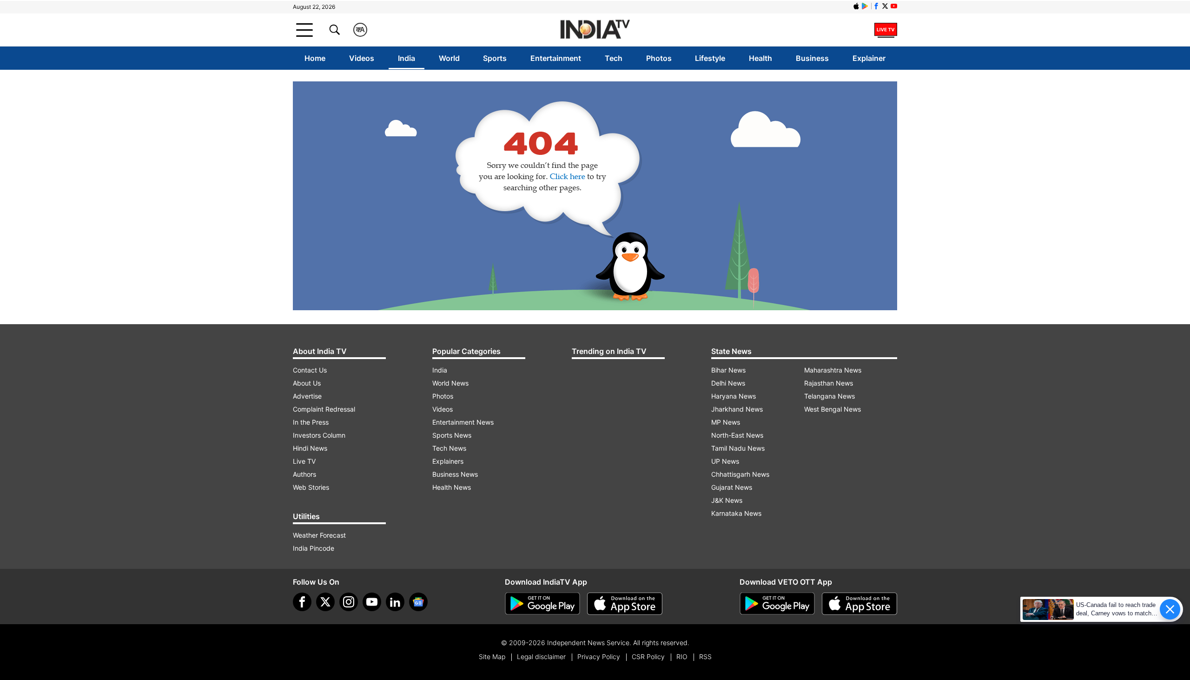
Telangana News (829, 396)
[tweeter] (325, 602)
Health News (451, 487)
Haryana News (733, 396)
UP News (725, 461)
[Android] (865, 6)
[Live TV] (885, 30)
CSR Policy (648, 656)
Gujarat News (731, 487)
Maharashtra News (832, 370)
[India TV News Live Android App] (542, 604)
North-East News (737, 435)
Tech (613, 58)
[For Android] (777, 604)
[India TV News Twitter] (885, 6)
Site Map (492, 656)
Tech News (449, 448)
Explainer (869, 58)
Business (812, 58)
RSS (705, 656)
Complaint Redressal (324, 409)
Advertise (307, 396)
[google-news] (418, 602)
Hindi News (310, 448)
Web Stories (311, 487)
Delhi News (728, 383)
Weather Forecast (319, 535)
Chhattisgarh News (740, 474)
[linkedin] (395, 602)
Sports (495, 58)
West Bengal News (832, 409)
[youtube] (372, 602)
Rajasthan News (828, 383)
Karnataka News (736, 513)
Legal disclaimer (541, 656)
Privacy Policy (598, 656)
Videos (361, 58)
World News (450, 383)
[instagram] (348, 602)
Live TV (304, 461)
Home (314, 58)
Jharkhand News (737, 409)
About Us (307, 383)
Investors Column (319, 435)
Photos (659, 58)
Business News (455, 474)
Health (760, 58)
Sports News (451, 435)
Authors (304, 474)
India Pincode (313, 548)
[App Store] (624, 604)
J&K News (726, 500)
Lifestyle (710, 58)
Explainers (447, 461)
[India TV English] (595, 30)
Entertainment (555, 58)
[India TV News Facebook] (876, 6)
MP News (725, 422)
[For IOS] (859, 604)
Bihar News (728, 370)
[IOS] (856, 6)
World (449, 58)
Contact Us (310, 370)
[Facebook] (302, 602)
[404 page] (595, 195)
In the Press (311, 422)
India (406, 58)
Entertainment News (463, 422)
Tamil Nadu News (738, 448)
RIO (682, 656)
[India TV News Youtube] (894, 6)
